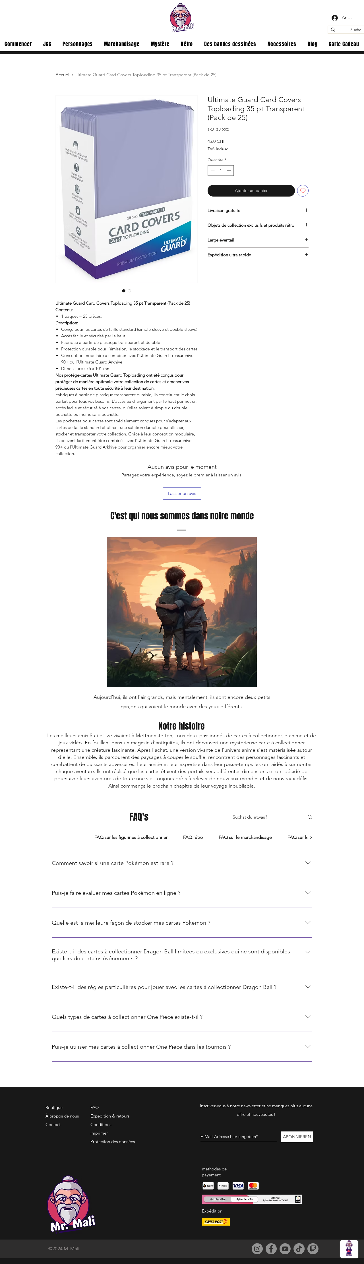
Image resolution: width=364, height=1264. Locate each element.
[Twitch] (312, 1248)
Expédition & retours (109, 1116)
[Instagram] (257, 1248)
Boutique (54, 1107)
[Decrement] (212, 170)
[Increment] (229, 170)
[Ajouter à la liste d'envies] (303, 191)
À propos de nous (62, 1116)
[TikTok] (299, 1248)
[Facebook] (271, 1248)
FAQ (94, 1107)
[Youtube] (285, 1248)
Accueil (63, 74)
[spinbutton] (221, 170)
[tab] (69, 837)
